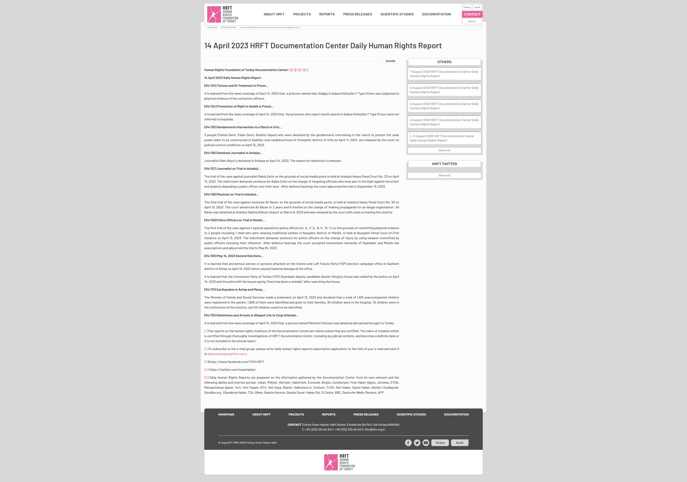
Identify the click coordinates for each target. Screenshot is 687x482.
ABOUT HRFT (274, 14)
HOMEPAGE (226, 414)
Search (472, 21)
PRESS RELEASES (357, 14)
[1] (289, 70)
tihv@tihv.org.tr (375, 429)
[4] (302, 70)
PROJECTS (302, 14)
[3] (297, 70)
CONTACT (472, 14)
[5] (306, 70)
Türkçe (467, 7)
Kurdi (477, 7)
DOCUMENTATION (436, 14)
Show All (444, 150)
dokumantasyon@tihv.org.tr (227, 354)
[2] (293, 70)
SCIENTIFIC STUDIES (397, 14)
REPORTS (327, 14)
